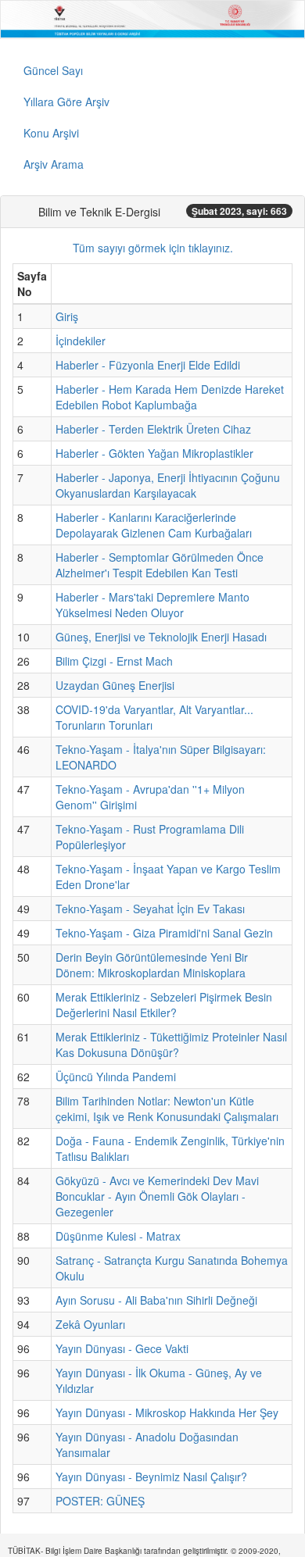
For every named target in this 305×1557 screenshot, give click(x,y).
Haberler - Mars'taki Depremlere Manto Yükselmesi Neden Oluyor (152, 604)
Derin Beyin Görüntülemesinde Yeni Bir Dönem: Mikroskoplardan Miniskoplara (152, 964)
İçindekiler (81, 340)
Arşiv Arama (53, 164)
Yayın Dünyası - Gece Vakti (122, 1348)
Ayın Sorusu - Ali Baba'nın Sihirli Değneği (156, 1300)
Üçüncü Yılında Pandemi (116, 1076)
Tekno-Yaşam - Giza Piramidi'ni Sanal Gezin (164, 933)
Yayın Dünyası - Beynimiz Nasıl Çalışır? (151, 1476)
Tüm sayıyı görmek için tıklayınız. (153, 247)
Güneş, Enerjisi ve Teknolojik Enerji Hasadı (161, 637)
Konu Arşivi (51, 133)
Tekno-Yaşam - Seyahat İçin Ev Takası (150, 908)
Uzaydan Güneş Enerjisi (115, 685)
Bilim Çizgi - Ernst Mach (114, 661)
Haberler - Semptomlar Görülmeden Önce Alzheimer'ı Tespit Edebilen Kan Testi (160, 564)
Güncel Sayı (53, 70)
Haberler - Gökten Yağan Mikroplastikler (154, 453)
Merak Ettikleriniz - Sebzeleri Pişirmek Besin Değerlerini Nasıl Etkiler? (164, 1004)
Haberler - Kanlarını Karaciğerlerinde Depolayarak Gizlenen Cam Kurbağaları (154, 525)
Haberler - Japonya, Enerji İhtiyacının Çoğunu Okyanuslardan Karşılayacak (168, 485)
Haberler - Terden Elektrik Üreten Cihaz (153, 429)
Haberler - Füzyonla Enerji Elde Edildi (148, 365)
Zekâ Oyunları (90, 1324)
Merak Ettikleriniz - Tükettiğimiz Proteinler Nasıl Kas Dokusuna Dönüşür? (171, 1044)
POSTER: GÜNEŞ (100, 1501)
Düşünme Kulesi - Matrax (118, 1236)
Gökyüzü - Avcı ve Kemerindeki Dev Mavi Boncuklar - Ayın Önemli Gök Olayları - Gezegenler (157, 1196)
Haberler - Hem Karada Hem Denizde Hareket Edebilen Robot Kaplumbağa (170, 396)
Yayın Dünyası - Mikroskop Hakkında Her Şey (167, 1412)
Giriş (67, 316)
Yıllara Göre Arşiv (66, 101)
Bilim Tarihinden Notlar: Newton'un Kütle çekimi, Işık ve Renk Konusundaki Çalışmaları (167, 1108)
